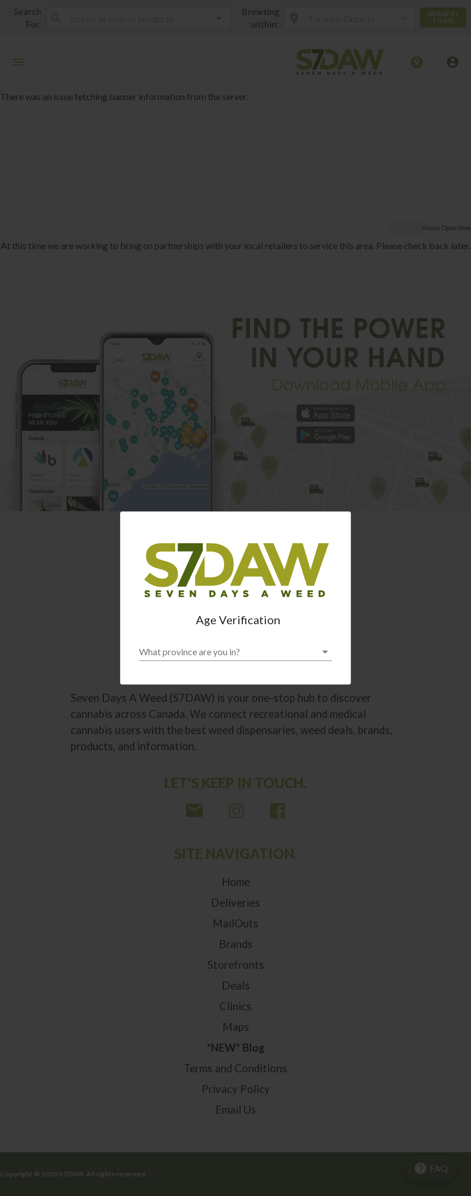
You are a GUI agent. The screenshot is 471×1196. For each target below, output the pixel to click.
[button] (235, 652)
